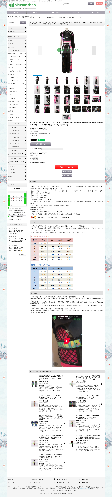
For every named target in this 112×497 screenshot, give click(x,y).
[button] (40, 50)
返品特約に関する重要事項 (38, 162)
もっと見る (21, 254)
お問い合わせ (65, 217)
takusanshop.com (85, 488)
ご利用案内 (45, 310)
